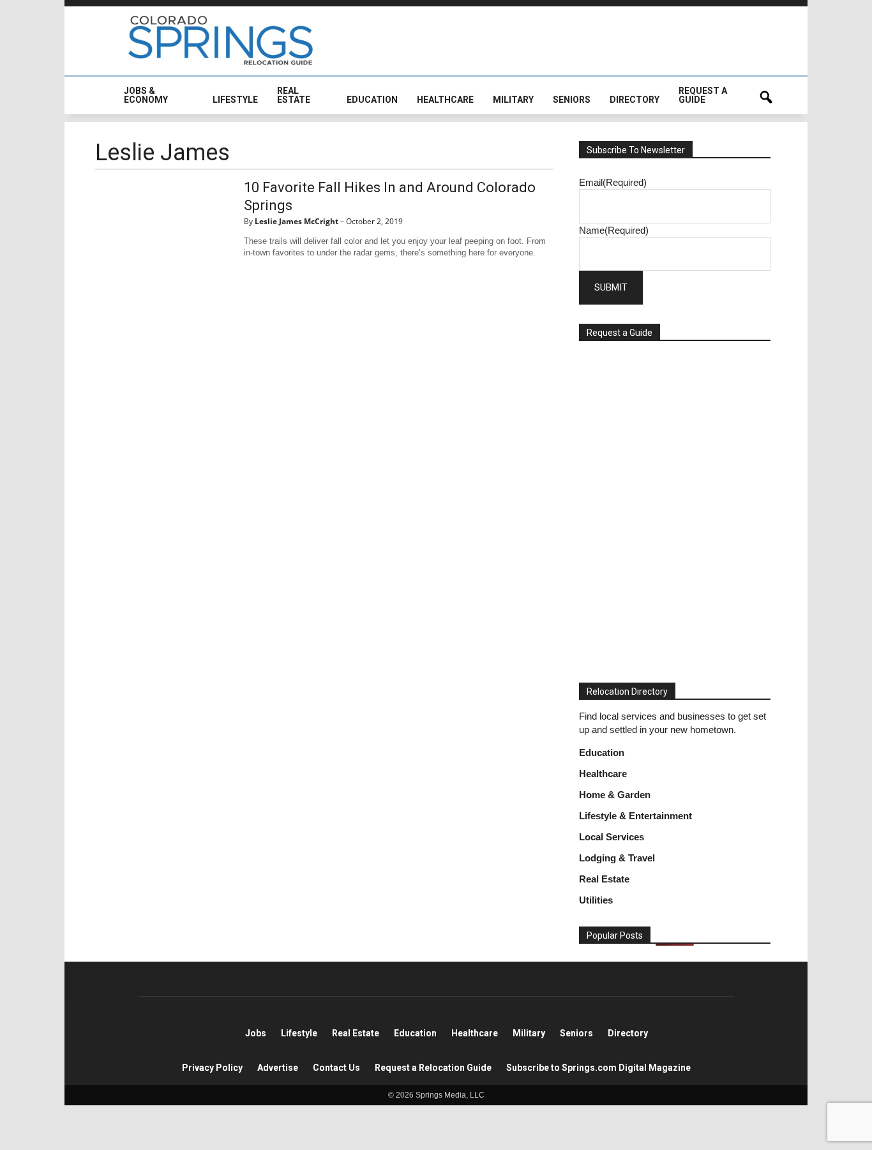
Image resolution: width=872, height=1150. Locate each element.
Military (529, 1033)
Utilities (596, 900)
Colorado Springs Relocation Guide (221, 40)
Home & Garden (614, 794)
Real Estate (604, 879)
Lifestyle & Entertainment (635, 815)
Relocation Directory (627, 691)
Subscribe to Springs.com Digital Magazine (598, 1068)
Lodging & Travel (617, 857)
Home (230, 1033)
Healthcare (603, 773)
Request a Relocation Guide (433, 1068)
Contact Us (336, 1068)
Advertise (277, 1068)
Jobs (255, 1033)
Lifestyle (299, 1033)
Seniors (576, 1033)
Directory (628, 1033)
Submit (611, 287)
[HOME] (104, 103)
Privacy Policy (212, 1068)
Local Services (611, 836)
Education (601, 752)
